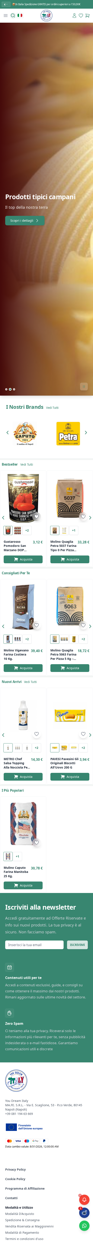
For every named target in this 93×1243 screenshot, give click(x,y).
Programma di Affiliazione (25, 1188)
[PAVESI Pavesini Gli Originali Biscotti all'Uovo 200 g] (69, 715)
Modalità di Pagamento (22, 1232)
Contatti (11, 1198)
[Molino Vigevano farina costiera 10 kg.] (23, 607)
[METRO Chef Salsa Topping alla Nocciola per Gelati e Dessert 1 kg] (23, 715)
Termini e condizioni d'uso (24, 1239)
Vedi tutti (52, 408)
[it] (19, 15)
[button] (8, 433)
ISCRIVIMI (77, 945)
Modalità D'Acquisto (19, 1214)
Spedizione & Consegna (22, 1220)
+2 (27, 530)
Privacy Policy (15, 1169)
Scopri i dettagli (21, 220)
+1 (73, 530)
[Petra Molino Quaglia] (68, 433)
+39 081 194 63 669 (19, 1114)
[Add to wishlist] (36, 516)
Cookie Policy (15, 1179)
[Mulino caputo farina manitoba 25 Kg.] (23, 824)
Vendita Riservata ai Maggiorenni (29, 1226)
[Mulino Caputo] (24, 433)
